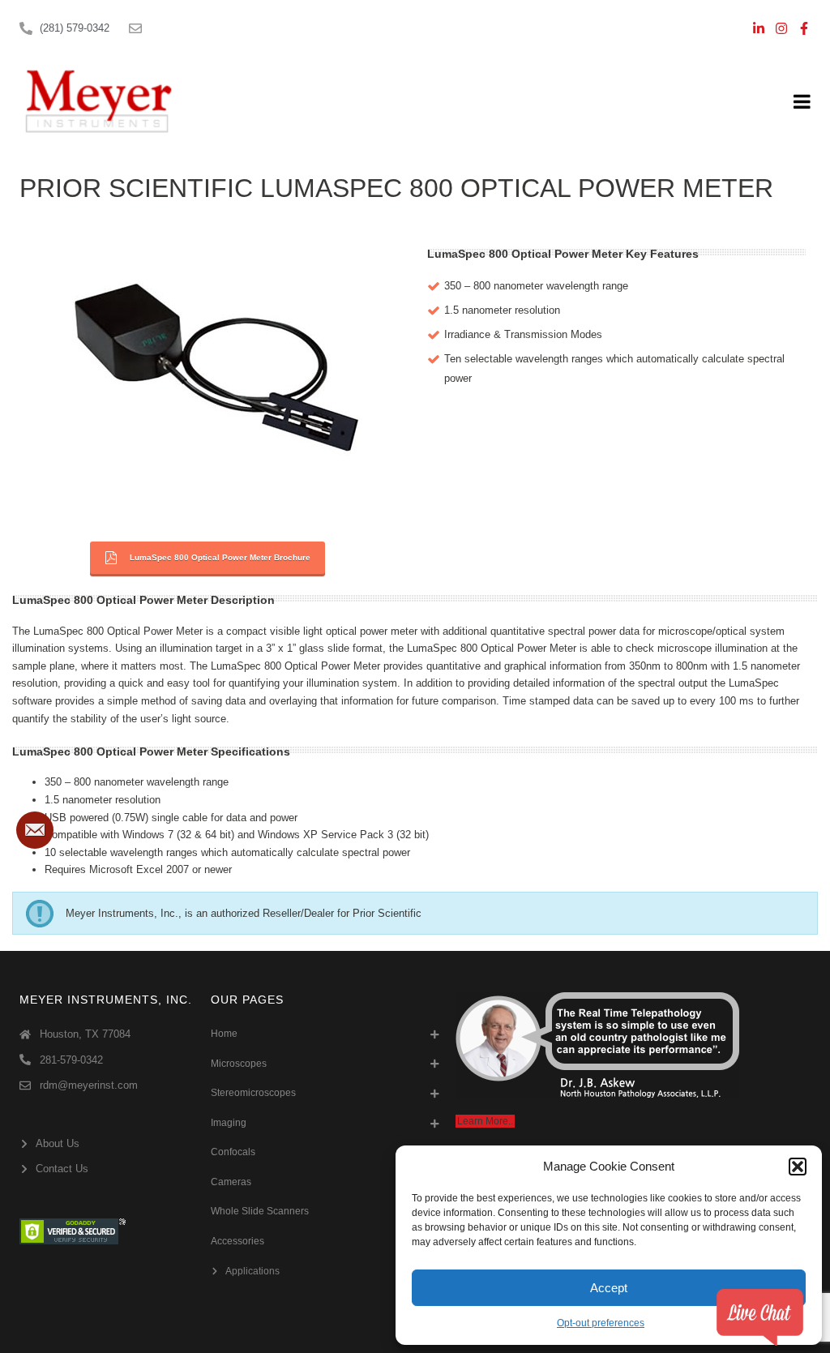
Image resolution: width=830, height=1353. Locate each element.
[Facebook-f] (804, 28)
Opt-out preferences (600, 1323)
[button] (797, 1166)
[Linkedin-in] (758, 28)
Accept (608, 1288)
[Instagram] (781, 28)
